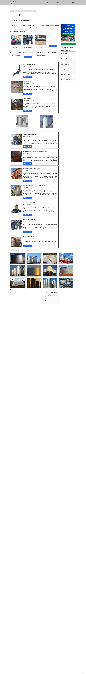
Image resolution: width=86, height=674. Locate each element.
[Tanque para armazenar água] (66, 270)
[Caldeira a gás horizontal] (16, 139)
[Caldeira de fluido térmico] (16, 207)
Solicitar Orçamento (68, 43)
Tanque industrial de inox (66, 66)
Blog (74, 2)
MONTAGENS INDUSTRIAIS (49, 298)
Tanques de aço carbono (65, 74)
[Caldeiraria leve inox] (34, 283)
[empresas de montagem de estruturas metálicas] (16, 190)
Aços (25, 31)
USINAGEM (47, 300)
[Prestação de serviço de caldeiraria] (50, 270)
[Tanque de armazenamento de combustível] (50, 258)
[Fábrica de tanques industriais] (66, 283)
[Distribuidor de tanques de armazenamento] (34, 270)
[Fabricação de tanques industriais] (17, 270)
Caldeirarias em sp (64, 71)
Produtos (66, 2)
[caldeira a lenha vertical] (22, 121)
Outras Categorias (51, 292)
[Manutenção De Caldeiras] (16, 225)
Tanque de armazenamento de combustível (67, 62)
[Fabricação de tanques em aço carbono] (50, 283)
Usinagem (21, 31)
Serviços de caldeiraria (65, 64)
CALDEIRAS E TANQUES (49, 295)
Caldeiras (16, 31)
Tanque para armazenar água (67, 76)
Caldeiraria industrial (65, 53)
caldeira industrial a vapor (43, 14)
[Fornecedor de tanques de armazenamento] (34, 258)
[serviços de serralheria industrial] (16, 173)
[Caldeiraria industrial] (66, 258)
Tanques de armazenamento (66, 56)
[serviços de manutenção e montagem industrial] (16, 156)
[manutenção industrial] (16, 242)
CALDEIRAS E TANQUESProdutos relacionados (67, 49)
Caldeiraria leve (64, 69)
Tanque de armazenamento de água (68, 79)
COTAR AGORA (16, 55)
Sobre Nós (57, 2)
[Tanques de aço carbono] (17, 258)
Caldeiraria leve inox (34, 14)
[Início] (15, 2)
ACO (46, 302)
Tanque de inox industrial (66, 58)
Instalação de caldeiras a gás (24, 14)
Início (49, 2)
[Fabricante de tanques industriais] (17, 283)
